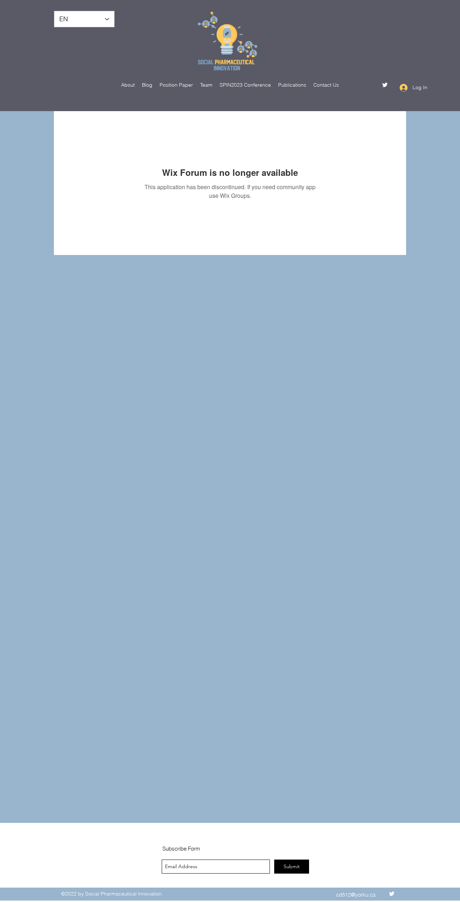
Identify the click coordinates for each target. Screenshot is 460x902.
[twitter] (384, 84)
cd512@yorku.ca (356, 894)
